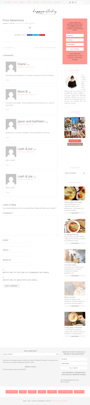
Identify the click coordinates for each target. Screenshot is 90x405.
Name (6, 240)
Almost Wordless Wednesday (44, 48)
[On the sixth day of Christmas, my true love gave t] (81, 127)
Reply (7, 80)
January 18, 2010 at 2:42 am (26, 67)
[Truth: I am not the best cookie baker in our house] (67, 120)
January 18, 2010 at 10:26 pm (26, 94)
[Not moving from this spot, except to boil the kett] (81, 120)
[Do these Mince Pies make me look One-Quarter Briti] (81, 134)
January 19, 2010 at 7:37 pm (26, 124)
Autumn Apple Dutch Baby (73, 202)
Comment (8, 213)
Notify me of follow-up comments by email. (26, 272)
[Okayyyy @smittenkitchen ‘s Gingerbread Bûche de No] (74, 134)
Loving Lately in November (73, 328)
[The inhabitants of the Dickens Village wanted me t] (67, 127)
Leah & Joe (25, 149)
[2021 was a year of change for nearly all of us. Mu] (74, 127)
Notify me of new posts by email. (20, 280)
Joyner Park (10, 48)
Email (6, 250)
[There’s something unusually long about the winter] (74, 120)
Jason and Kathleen (31, 121)
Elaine (22, 64)
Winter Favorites (69, 297)
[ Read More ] (75, 212)
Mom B (23, 91)
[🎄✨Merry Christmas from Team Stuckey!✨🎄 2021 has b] (67, 134)
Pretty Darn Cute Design (59, 401)
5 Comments (31, 23)
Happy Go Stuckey (45, 11)
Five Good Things (70, 265)
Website (7, 260)
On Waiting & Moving (71, 234)
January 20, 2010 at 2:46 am (26, 152)
